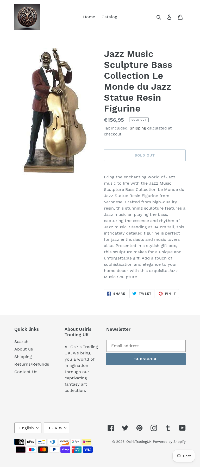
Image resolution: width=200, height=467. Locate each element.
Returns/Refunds (31, 364)
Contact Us (25, 371)
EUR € (55, 427)
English (26, 427)
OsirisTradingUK (139, 442)
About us (23, 349)
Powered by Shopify (169, 442)
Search (21, 341)
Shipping (138, 128)
